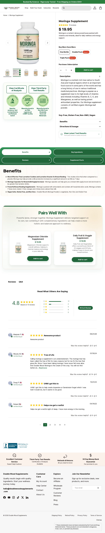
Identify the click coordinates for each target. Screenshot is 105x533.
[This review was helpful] (90, 374)
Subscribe (47, 8)
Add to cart (88, 70)
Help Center (41, 486)
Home (5, 15)
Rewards (56, 8)
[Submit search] (64, 8)
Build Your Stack (36, 8)
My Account (41, 481)
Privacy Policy (82, 515)
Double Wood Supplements (18, 515)
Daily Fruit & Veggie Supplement (82, 236)
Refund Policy (69, 515)
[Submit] (64, 8)
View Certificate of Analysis (16, 89)
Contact (39, 490)
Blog (55, 500)
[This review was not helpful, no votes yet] (94, 346)
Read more (43, 368)
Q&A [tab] (21, 282)
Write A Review (85, 308)
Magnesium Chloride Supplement (38, 237)
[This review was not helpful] (94, 396)
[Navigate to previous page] (40, 424)
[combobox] (76, 8)
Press (56, 504)
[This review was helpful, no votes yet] (90, 346)
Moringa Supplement (16, 15)
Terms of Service (96, 515)
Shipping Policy (57, 515)
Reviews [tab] (12, 282)
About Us (40, 494)
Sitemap (99, 520)
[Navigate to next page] (65, 424)
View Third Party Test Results (38, 89)
